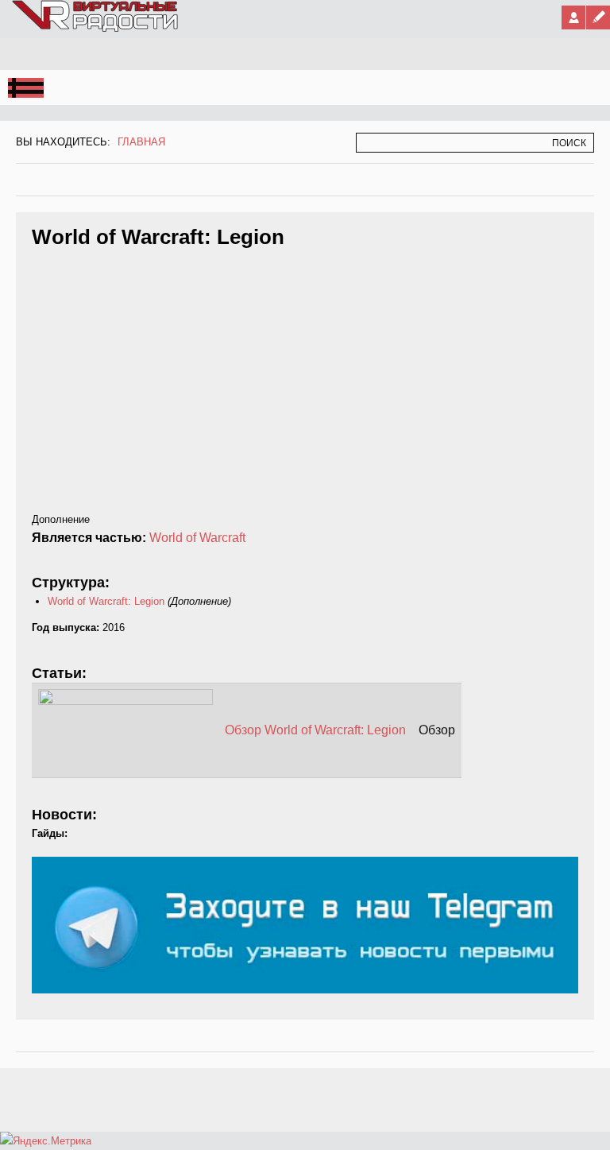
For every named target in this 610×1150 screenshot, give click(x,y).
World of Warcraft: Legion (106, 601)
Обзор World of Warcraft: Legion (315, 730)
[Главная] (96, 28)
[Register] (598, 17)
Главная (141, 142)
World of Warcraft (197, 537)
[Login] (573, 17)
